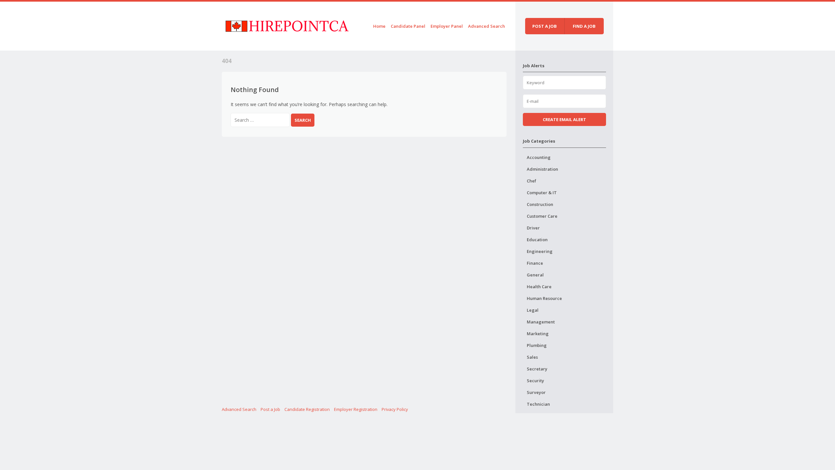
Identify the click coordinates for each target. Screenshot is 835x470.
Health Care (539, 287)
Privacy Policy (395, 409)
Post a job (544, 26)
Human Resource (544, 298)
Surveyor (536, 392)
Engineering (540, 251)
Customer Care (542, 216)
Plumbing (537, 345)
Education (537, 240)
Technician (538, 404)
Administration (542, 169)
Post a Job (270, 409)
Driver (533, 228)
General (535, 275)
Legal (533, 310)
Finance (535, 263)
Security (535, 381)
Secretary (537, 369)
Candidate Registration (307, 409)
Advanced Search (486, 26)
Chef (531, 181)
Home (379, 26)
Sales (532, 357)
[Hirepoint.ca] (287, 25)
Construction (540, 204)
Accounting (539, 157)
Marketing (538, 334)
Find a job (584, 26)
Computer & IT (542, 193)
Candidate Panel (408, 26)
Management (541, 322)
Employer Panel (447, 26)
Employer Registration (355, 409)
